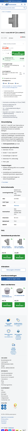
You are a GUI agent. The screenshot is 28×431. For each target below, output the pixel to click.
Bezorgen (3, 394)
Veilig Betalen (5, 398)
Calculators (4, 379)
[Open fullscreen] (13, 21)
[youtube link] (5, 408)
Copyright (3, 423)
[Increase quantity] (10, 53)
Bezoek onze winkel (6, 375)
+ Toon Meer (4, 182)
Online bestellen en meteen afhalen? (12, 86)
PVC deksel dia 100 (19, 295)
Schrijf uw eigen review (13, 279)
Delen (11, 38)
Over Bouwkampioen (7, 373)
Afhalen (3, 392)
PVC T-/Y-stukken (6, 11)
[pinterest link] (2, 408)
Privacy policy (4, 419)
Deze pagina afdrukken (13, 270)
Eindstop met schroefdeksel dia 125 (7, 296)
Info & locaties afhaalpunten (9, 87)
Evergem (11, 83)
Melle (5, 83)
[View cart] (24, 4)
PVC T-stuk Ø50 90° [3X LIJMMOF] (19, 247)
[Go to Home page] (10, 4)
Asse (17, 83)
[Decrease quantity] (3, 53)
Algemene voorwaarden (7, 417)
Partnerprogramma (6, 385)
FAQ (2, 390)
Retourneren (4, 396)
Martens (16, 205)
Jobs (2, 383)
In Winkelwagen (7, 256)
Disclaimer (4, 421)
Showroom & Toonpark (7, 377)
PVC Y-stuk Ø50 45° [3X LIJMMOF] (7, 247)
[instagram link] (5, 405)
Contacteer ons (5, 400)
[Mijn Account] (21, 4)
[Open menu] (2, 4)
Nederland (11, 427)
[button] (4, 36)
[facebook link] (2, 405)
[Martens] (23, 37)
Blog (2, 381)
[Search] (24, 8)
